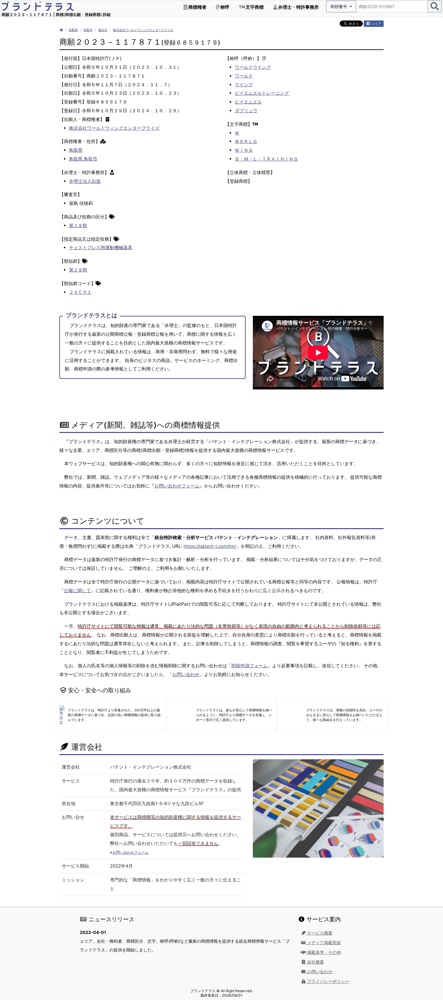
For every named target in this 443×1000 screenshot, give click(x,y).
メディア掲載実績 (323, 942)
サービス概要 (319, 933)
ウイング (244, 84)
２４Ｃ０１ (80, 292)
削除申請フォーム (249, 665)
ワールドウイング (253, 67)
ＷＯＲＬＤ (246, 141)
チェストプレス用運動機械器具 (100, 247)
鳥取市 (88, 30)
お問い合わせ (186, 674)
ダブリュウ (246, 110)
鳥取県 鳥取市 (83, 159)
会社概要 (315, 962)
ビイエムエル (248, 102)
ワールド (244, 76)
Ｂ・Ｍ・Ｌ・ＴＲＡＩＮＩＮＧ (266, 159)
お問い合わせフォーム (177, 486)
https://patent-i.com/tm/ (210, 546)
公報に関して (77, 590)
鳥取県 (73, 30)
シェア (375, 23)
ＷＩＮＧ (244, 150)
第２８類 (78, 225)
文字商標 (254, 7)
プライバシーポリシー (327, 981)
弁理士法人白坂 (85, 181)
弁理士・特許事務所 (298, 7)
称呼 (224, 7)
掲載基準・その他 (323, 952)
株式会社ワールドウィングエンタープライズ (143, 30)
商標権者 (196, 7)
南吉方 (102, 30)
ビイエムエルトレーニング (262, 93)
